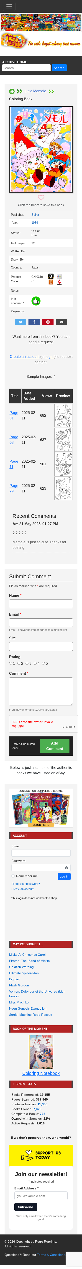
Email (15, 614)
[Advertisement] (41, 920)
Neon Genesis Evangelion (27, 1008)
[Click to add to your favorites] (41, 197)
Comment (18, 673)
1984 (34, 222)
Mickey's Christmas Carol (27, 954)
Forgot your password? (25, 883)
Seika (35, 214)
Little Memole (35, 91)
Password (18, 861)
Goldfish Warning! (22, 967)
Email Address (26, 1188)
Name (15, 595)
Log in (64, 876)
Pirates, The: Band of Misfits (29, 961)
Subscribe (26, 1207)
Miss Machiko (19, 1002)
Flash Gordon (19, 985)
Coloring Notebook (41, 1073)
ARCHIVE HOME (14, 62)
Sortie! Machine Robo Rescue (30, 1014)
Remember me (27, 876)
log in (50, 357)
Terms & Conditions (51, 1254)
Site (12, 638)
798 (42, 1114)
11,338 (42, 1104)
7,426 (37, 1109)
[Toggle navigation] (9, 6)
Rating (14, 657)
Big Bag (14, 979)
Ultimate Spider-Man (24, 973)
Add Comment (54, 746)
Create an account (24, 357)
